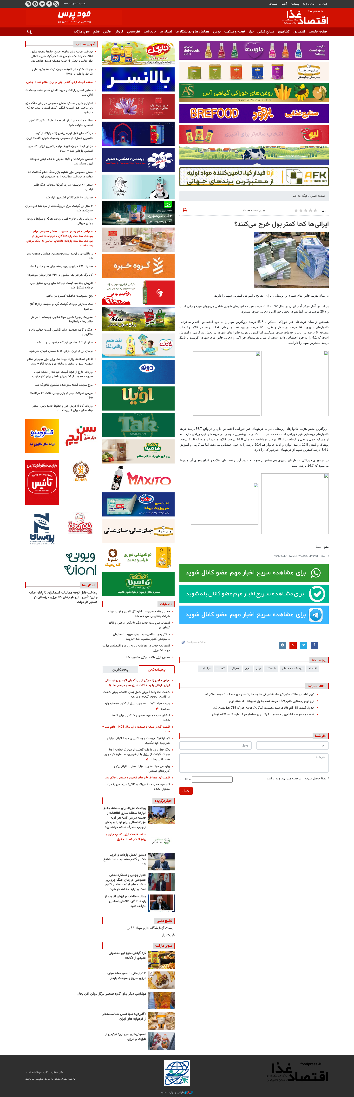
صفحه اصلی (317, 196)
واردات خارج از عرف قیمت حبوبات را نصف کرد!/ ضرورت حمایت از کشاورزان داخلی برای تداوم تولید (62, 374)
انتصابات (166, 604)
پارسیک (271, 668)
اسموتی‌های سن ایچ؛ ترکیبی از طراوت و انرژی (125, 1037)
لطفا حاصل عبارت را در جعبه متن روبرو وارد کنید (298, 779)
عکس (107, 31)
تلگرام (35, 4)
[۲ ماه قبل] (161, 960)
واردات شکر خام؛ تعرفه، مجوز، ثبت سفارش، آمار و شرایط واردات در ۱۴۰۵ (62, 71)
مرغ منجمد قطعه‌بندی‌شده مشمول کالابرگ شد (64, 385)
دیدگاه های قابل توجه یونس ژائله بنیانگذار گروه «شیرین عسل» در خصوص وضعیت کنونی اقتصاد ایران (59, 135)
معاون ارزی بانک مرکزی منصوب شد (148, 657)
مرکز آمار (205, 668)
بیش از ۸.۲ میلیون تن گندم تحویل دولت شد (65, 342)
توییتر (42, 4)
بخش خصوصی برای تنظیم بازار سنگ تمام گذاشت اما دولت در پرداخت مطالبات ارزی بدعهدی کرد (60, 174)
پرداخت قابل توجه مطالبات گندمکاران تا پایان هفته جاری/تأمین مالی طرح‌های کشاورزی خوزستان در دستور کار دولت (63, 597)
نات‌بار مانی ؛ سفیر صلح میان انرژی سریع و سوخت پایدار (126, 976)
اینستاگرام (28, 4)
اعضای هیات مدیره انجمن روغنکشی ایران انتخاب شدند (140, 718)
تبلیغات (273, 4)
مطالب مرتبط (316, 686)
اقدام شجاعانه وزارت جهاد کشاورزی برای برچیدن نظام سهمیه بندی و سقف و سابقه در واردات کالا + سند (60, 361)
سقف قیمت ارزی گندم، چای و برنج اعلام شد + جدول (126, 837)
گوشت (221, 668)
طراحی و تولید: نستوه (172, 1093)
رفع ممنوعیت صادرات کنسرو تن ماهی (69, 296)
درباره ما (323, 4)
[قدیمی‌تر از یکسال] (161, 1021)
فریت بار (168, 935)
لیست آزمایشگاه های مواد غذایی (150, 928)
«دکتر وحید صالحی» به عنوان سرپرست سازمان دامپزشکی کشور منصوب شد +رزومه (141, 636)
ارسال (186, 790)
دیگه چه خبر (300, 196)
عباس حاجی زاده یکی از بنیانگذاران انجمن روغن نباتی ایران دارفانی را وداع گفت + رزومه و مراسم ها (137, 683)
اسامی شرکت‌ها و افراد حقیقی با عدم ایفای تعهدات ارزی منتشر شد (61, 161)
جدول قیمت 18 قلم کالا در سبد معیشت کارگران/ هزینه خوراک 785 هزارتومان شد (263, 707)
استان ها (166, 31)
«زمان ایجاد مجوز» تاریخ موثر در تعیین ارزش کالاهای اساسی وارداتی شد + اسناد (60, 148)
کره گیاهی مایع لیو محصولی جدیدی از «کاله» (127, 956)
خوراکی (235, 668)
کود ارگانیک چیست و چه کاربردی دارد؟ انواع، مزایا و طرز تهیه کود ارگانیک (138, 740)
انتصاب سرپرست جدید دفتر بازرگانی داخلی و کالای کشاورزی (139, 625)
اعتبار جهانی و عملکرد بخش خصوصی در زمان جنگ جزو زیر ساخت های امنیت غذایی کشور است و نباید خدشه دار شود (125, 882)
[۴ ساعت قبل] (161, 841)
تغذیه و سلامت (234, 31)
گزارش (119, 31)
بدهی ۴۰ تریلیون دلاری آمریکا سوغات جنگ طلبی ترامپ (63, 187)
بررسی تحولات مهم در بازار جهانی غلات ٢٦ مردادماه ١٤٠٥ (61, 395)
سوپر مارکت (82, 31)
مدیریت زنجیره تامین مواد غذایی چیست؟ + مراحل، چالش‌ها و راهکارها (61, 319)
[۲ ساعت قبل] (161, 815)
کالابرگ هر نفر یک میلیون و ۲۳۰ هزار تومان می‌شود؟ (60, 275)
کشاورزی (284, 31)
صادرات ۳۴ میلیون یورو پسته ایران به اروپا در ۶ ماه (61, 266)
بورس (217, 31)
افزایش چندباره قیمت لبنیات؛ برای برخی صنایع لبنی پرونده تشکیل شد (61, 285)
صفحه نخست (318, 31)
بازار (251, 31)
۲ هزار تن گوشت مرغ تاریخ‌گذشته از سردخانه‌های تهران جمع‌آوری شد (59, 208)
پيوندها (295, 4)
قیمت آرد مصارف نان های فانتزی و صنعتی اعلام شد (137, 777)
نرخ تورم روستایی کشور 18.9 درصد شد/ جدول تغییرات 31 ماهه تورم (271, 701)
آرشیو (284, 4)
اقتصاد (312, 668)
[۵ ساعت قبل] (161, 861)
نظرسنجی (133, 31)
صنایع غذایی (265, 31)
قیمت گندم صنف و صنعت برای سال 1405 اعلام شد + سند (136, 729)
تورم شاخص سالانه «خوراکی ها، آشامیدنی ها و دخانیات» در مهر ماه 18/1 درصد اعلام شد (259, 694)
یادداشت (150, 31)
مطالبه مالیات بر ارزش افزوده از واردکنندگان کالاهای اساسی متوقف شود (125, 901)
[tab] (156, 669)
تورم (247, 668)
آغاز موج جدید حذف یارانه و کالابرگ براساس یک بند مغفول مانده (138, 786)
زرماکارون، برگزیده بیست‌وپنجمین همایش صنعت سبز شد (60, 256)
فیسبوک (49, 4)
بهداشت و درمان (292, 668)
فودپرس (302, 17)
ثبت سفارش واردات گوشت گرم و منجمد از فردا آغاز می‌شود (61, 306)
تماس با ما (309, 4)
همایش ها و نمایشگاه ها (192, 31)
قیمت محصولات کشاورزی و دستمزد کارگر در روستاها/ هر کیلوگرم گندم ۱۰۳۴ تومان (263, 714)
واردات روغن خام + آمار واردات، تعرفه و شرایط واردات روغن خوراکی (60, 221)
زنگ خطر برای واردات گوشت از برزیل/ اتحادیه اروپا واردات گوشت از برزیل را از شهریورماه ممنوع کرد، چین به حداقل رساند (137, 754)
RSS (56, 4)
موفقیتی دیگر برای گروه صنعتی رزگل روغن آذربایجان (111, 994)
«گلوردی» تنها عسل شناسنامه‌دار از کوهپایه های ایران (124, 1017)
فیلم (96, 31)
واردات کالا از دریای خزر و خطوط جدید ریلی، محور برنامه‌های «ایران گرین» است (63, 408)
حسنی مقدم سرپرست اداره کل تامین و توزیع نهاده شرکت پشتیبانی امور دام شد (139, 614)
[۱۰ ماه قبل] (161, 1000)
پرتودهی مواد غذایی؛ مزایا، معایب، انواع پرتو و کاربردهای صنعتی (142, 768)
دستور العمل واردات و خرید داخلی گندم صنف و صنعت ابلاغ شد (125, 859)
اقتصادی (299, 31)
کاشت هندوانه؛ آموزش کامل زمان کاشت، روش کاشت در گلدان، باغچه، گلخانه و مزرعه (136, 694)
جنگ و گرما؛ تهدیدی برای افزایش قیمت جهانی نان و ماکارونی (61, 332)
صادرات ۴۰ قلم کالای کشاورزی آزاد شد (69, 197)
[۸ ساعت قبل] (161, 882)
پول (258, 668)
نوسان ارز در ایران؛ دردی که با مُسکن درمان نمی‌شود (61, 351)
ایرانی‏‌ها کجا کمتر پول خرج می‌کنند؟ (281, 224)
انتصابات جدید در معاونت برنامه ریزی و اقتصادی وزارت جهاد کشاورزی (136, 648)
